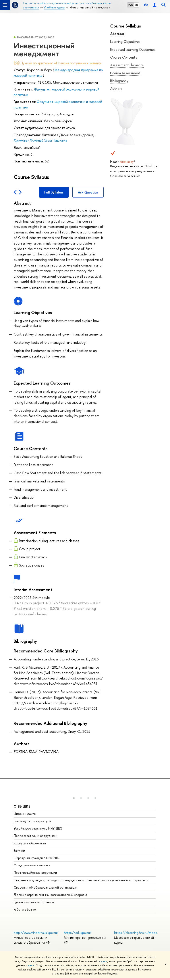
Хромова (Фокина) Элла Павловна (40, 140)
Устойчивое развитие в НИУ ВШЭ (38, 828)
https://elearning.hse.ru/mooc (135, 933)
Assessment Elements (127, 65)
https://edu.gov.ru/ (77, 933)
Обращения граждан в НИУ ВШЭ (37, 858)
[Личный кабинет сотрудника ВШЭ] (154, 5)
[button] (73, 798)
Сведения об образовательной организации (45, 887)
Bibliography (119, 80)
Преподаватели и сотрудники (35, 836)
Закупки (19, 850)
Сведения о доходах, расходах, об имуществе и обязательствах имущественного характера (81, 880)
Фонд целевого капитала (32, 865)
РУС (130, 4)
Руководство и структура (32, 821)
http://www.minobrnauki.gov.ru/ (36, 933)
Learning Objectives (125, 41)
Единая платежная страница (34, 902)
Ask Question (88, 192)
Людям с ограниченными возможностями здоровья (50, 895)
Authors (116, 88)
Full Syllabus (54, 192)
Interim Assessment (125, 73)
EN (136, 4)
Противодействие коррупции (35, 872)
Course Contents (123, 57)
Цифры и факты (25, 814)
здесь (104, 961)
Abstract (117, 33)
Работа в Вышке (25, 909)
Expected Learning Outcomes (132, 49)
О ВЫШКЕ (22, 806)
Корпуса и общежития (30, 843)
